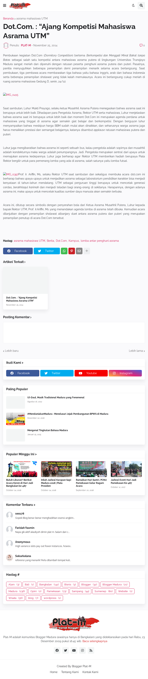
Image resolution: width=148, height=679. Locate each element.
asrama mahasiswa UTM (32, 18)
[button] (4, 5)
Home (53, 672)
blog (33, 598)
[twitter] (65, 650)
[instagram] (82, 650)
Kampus (74, 240)
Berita (50, 240)
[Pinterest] (71, 251)
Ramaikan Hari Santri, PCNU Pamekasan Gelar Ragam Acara (91, 483)
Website (125, 591)
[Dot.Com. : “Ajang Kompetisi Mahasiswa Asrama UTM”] (25, 280)
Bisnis (70, 584)
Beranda (8, 18)
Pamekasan (56, 591)
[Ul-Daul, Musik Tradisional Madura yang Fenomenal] (15, 402)
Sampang (80, 591)
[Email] (79, 251)
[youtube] (74, 650)
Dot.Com (61, 240)
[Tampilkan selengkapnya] (86, 251)
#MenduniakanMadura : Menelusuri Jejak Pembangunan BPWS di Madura (67, 414)
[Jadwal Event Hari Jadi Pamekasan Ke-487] (126, 469)
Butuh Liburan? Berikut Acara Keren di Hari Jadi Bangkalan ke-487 (19, 483)
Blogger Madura (115, 584)
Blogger (89, 584)
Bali (29, 584)
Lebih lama (136, 350)
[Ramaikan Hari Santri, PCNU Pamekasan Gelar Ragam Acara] (91, 469)
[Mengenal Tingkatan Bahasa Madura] (15, 435)
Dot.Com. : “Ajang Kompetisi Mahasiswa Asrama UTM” (21, 299)
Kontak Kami (90, 672)
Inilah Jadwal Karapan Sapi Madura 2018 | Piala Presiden (56, 483)
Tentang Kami (70, 672)
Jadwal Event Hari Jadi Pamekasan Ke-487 (123, 481)
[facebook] (57, 650)
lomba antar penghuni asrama (100, 240)
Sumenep (104, 591)
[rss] (91, 650)
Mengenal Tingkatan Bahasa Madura (47, 430)
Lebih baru (11, 350)
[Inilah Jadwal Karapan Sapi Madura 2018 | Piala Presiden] (56, 469)
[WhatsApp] (64, 251)
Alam (13, 584)
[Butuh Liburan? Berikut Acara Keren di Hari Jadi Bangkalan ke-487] (21, 469)
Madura (16, 591)
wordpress (52, 598)
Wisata (15, 598)
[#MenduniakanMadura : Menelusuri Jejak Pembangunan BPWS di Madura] (15, 419)
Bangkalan (49, 584)
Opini (35, 591)
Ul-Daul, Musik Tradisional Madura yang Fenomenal (55, 397)
